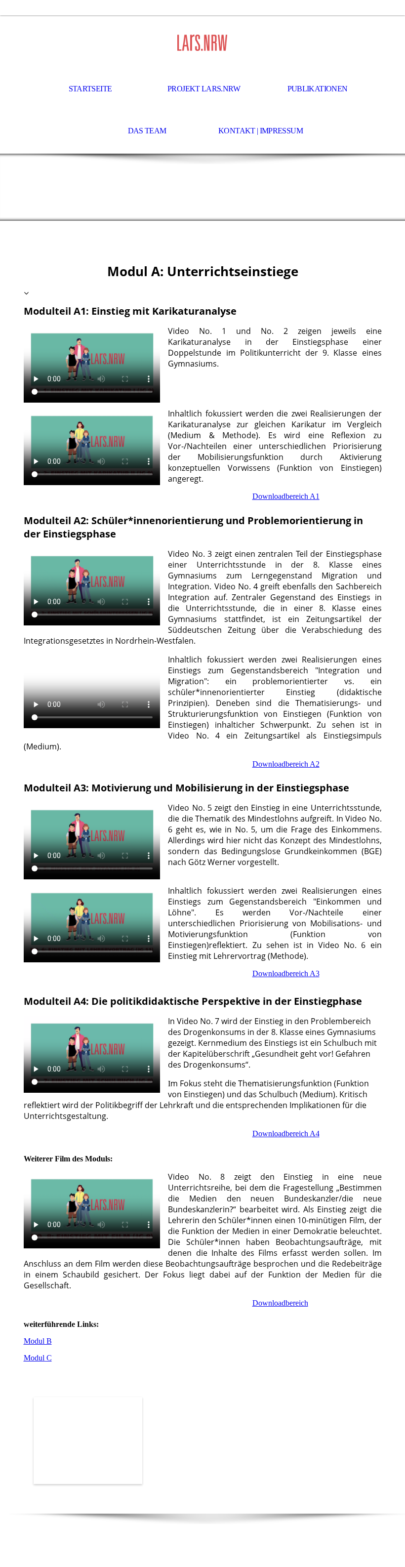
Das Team (147, 130)
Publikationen (317, 88)
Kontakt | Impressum (260, 130)
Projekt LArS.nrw (203, 88)
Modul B (38, 1341)
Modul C (38, 1358)
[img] (202, 42)
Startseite (90, 88)
